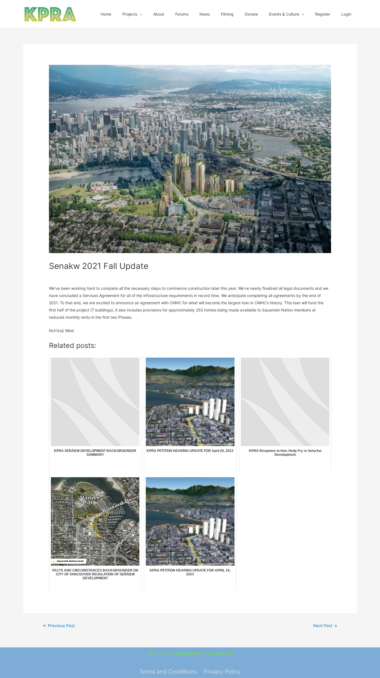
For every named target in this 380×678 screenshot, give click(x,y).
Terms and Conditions (168, 671)
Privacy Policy (222, 671)
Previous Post (59, 625)
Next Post (325, 625)
